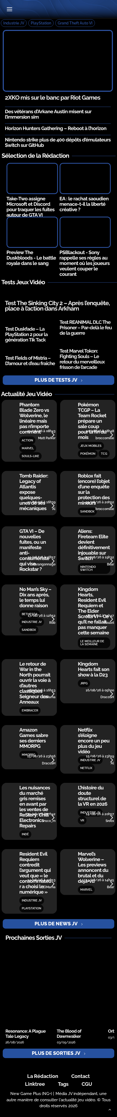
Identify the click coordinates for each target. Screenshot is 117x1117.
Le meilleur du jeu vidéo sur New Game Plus (58, 9)
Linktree (35, 1084)
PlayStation (41, 23)
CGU (87, 1084)
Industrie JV (13, 23)
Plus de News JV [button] (56, 923)
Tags (63, 1084)
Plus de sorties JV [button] (56, 1053)
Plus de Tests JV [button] (56, 380)
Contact (80, 1076)
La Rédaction (42, 1076)
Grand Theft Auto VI (75, 23)
